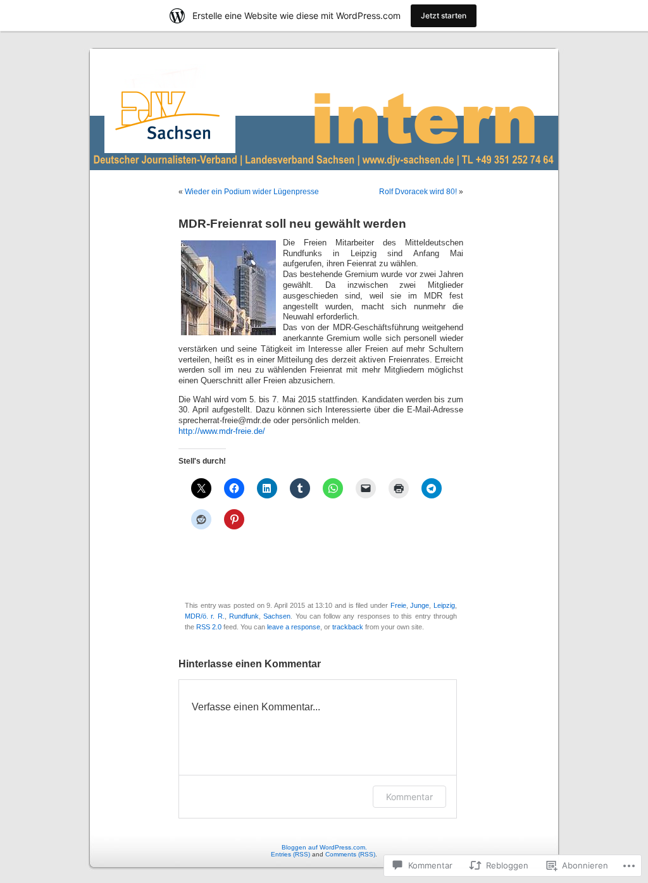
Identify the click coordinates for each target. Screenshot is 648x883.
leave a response (293, 627)
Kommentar (409, 796)
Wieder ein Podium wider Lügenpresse (252, 191)
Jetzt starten (443, 15)
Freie (398, 605)
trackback (347, 627)
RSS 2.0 (208, 627)
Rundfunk (244, 616)
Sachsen (276, 616)
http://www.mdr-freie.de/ (221, 431)
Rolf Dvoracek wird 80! (418, 191)
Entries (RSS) (290, 854)
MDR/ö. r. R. (205, 616)
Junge (419, 605)
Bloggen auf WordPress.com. (324, 847)
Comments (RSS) (350, 854)
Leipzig (444, 605)
